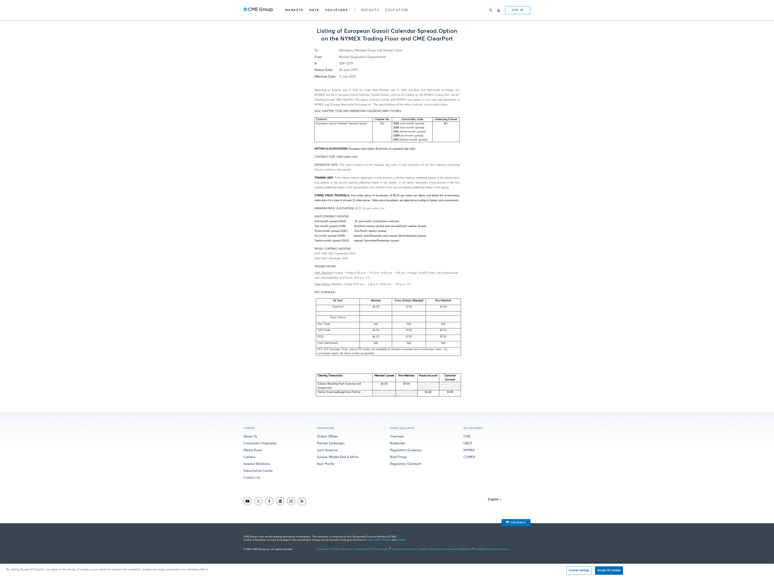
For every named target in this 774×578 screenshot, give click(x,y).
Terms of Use (380, 549)
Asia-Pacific (326, 464)
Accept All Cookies (609, 570)
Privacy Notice (341, 549)
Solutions (336, 10)
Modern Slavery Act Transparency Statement (445, 549)
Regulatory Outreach (405, 464)
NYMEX (469, 450)
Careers (249, 457)
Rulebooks (397, 443)
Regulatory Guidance (405, 450)
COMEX (469, 457)
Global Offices (327, 436)
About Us (250, 436)
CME (466, 436)
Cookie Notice (361, 549)
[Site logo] (258, 10)
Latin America (327, 450)
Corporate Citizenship (259, 443)
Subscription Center (258, 470)
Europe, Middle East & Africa (338, 457)
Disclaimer (323, 549)
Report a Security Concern (493, 549)
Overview (397, 436)
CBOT (467, 443)
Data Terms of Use (405, 549)
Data (314, 10)
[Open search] (491, 10)
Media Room (252, 450)
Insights (370, 10)
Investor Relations (256, 464)
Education (396, 10)
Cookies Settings (579, 570)
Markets (294, 10)
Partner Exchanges (331, 443)
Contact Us (251, 477)
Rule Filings (398, 457)
